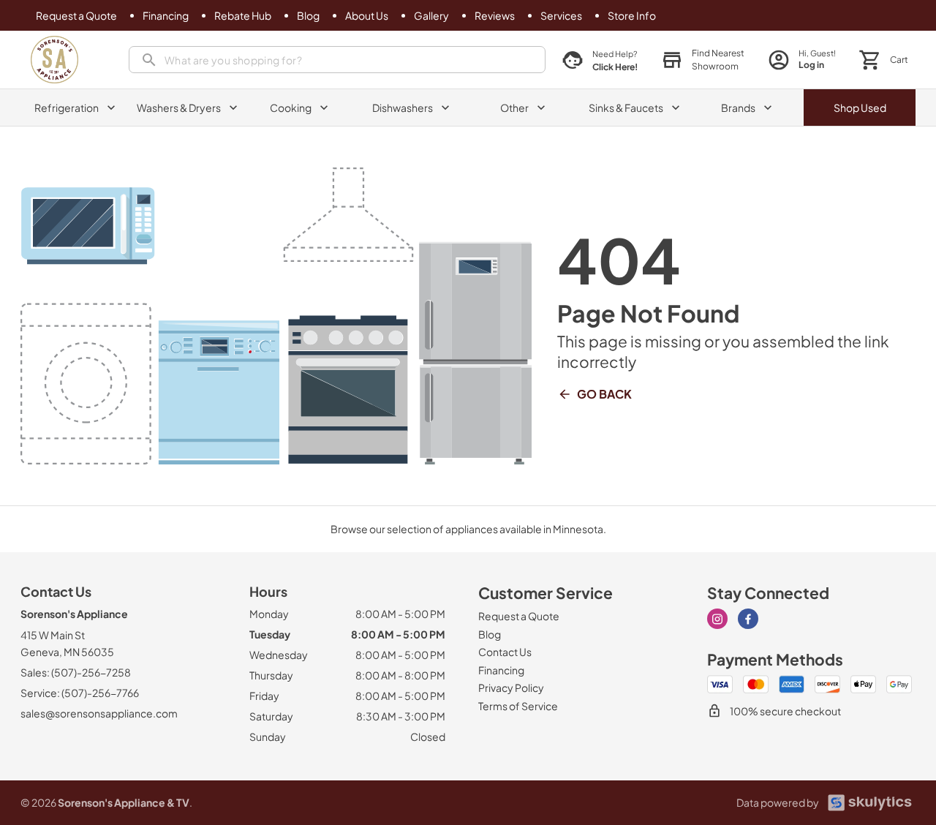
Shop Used (860, 107)
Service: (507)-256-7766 (79, 692)
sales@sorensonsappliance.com (99, 713)
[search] (337, 59)
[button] (702, 59)
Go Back (604, 394)
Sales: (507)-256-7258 (75, 672)
